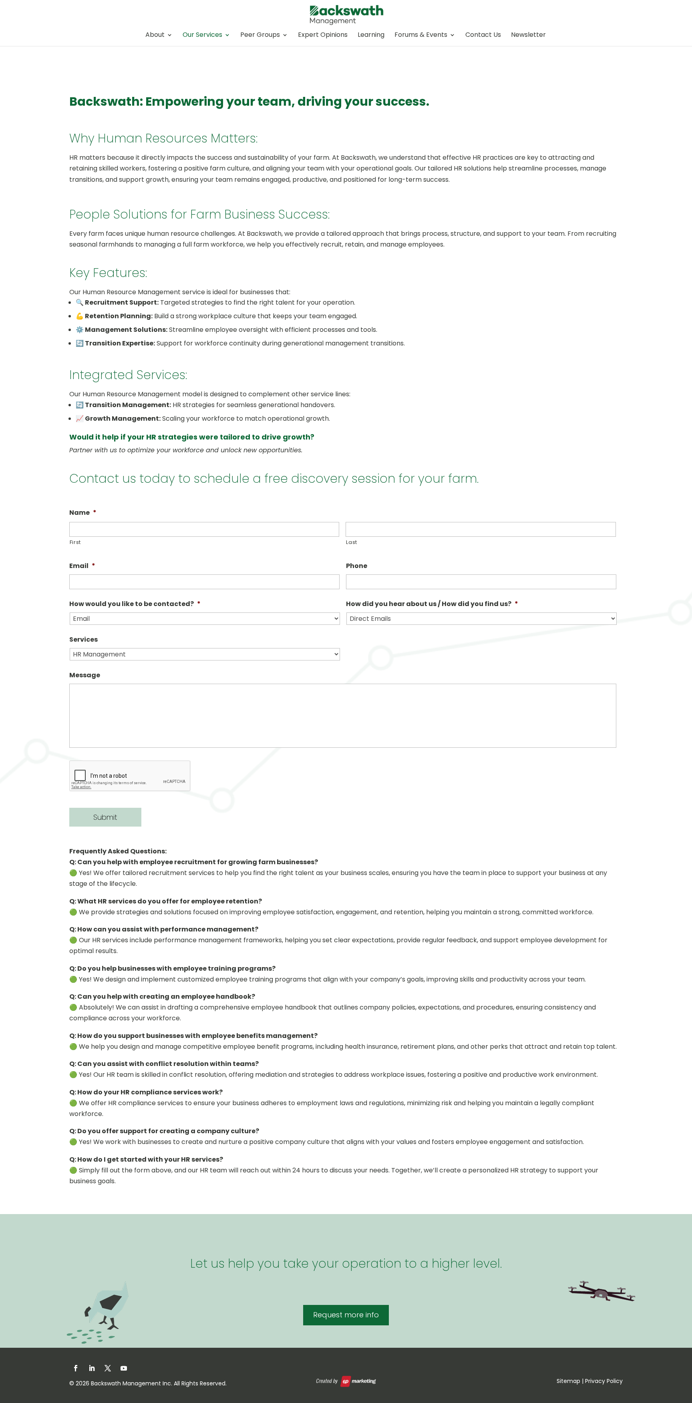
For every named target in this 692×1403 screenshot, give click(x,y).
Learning (371, 35)
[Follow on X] (107, 1368)
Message (84, 675)
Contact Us (483, 35)
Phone (356, 566)
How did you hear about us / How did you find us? (432, 604)
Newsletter (528, 35)
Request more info (346, 1315)
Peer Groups (260, 35)
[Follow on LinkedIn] (91, 1368)
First (75, 542)
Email (82, 566)
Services (83, 640)
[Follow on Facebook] (75, 1368)
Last (351, 542)
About (155, 35)
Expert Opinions (323, 35)
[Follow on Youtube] (123, 1368)
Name (83, 513)
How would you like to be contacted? (135, 604)
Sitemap (568, 1381)
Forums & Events (420, 35)
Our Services (202, 35)
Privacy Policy (604, 1381)
